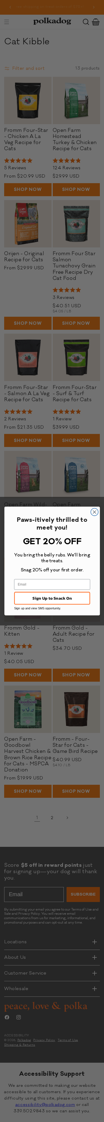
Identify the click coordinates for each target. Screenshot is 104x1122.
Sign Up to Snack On (52, 598)
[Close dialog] (94, 512)
